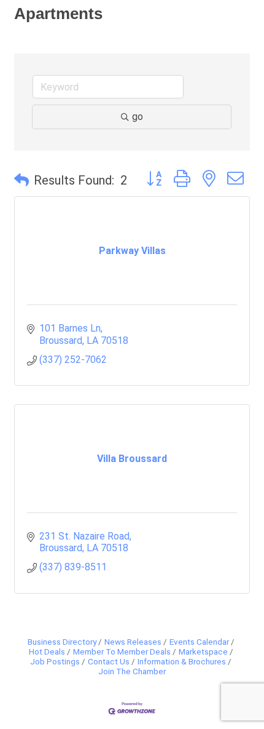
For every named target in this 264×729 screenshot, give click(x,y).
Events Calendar (199, 642)
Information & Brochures (182, 661)
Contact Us (109, 661)
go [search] (137, 116)
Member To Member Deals (122, 651)
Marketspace (203, 651)
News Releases (132, 642)
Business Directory (62, 642)
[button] (21, 180)
